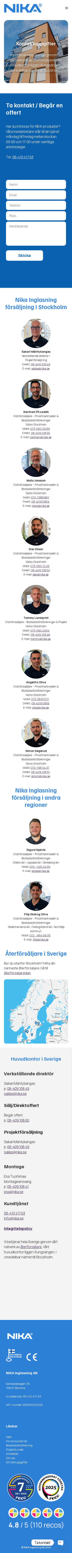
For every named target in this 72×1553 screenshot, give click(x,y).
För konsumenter (16, 1441)
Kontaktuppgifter (17, 1462)
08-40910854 (40, 501)
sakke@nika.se (40, 368)
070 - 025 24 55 (40, 867)
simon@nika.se (40, 776)
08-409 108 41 (18, 1186)
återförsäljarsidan (17, 973)
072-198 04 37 (40, 768)
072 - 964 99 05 (39, 935)
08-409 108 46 (40, 634)
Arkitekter (12, 1454)
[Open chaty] (60, 1542)
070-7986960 (40, 497)
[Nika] (23, 8)
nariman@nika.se (40, 437)
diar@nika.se (40, 574)
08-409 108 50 (40, 570)
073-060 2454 (39, 630)
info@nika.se (14, 1218)
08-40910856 (40, 703)
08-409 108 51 (40, 772)
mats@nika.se (40, 506)
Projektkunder (15, 1449)
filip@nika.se (40, 939)
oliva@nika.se (40, 707)
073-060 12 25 (39, 566)
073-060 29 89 (40, 429)
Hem (9, 1437)
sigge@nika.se (40, 871)
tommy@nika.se (41, 639)
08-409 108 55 (40, 433)
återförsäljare (31, 1246)
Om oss (10, 1458)
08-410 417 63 (22, 157)
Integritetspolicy (18, 1228)
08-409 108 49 (40, 364)
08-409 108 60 (18, 1120)
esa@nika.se (13, 1191)
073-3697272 (40, 699)
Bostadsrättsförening (19, 1445)
